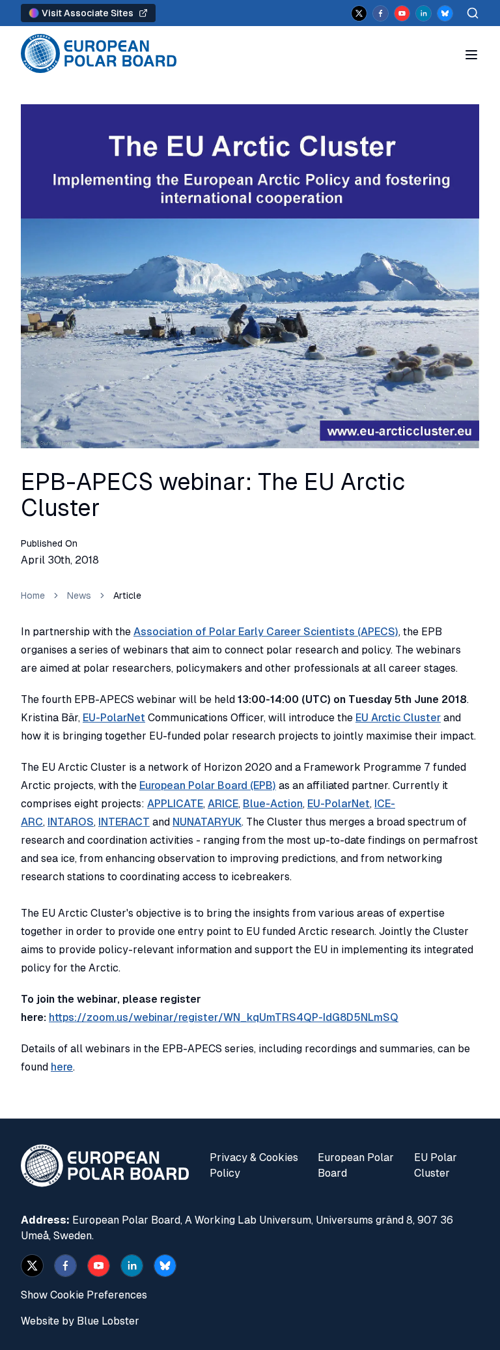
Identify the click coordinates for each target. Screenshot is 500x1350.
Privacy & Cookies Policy (254, 1165)
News (79, 595)
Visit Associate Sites (87, 13)
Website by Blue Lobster (80, 1321)
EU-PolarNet (114, 717)
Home (33, 595)
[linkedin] (423, 13)
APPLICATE (175, 803)
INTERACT (124, 822)
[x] (359, 13)
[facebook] (380, 13)
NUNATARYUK (207, 822)
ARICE (223, 803)
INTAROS (71, 822)
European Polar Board (356, 1165)
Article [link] (127, 595)
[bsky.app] (445, 13)
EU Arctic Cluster (398, 717)
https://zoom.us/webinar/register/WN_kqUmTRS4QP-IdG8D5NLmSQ (223, 1017)
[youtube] (402, 13)
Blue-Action (273, 803)
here (62, 1067)
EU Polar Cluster (435, 1165)
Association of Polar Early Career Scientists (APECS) (265, 631)
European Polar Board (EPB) (207, 785)
